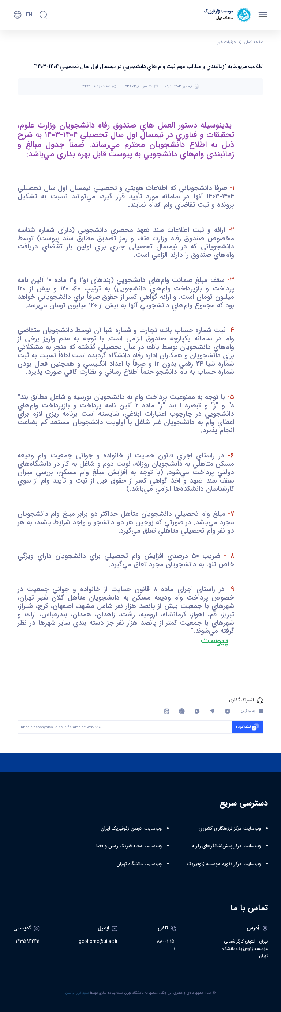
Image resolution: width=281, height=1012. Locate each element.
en (29, 15)
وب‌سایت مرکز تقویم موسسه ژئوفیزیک (224, 864)
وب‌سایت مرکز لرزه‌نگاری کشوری (230, 829)
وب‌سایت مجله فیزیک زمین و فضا (129, 846)
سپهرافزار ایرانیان (77, 993)
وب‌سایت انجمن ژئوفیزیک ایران (131, 829)
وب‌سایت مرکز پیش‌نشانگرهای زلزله (226, 846)
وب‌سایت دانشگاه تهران (139, 864)
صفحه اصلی (253, 42)
